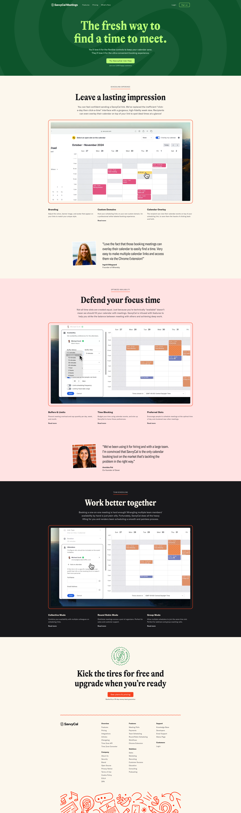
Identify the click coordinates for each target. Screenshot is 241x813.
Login (158, 746)
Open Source (106, 765)
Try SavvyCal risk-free (120, 61)
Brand (103, 762)
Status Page (160, 737)
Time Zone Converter (109, 746)
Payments (132, 730)
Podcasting (133, 772)
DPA (103, 781)
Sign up (184, 5)
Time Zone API (106, 743)
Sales (131, 753)
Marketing (133, 756)
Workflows (133, 740)
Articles (104, 737)
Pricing (104, 730)
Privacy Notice (106, 769)
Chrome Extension (136, 743)
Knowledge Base (162, 727)
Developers (160, 730)
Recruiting (133, 759)
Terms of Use (106, 772)
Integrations (106, 734)
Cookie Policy (106, 775)
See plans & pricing (120, 694)
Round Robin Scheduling (138, 737)
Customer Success (136, 762)
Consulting (133, 769)
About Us (104, 756)
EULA (103, 778)
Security (104, 759)
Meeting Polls (134, 727)
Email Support (161, 734)
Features (104, 727)
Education (133, 765)
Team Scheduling (135, 734)
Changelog (105, 740)
